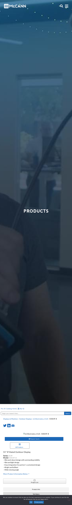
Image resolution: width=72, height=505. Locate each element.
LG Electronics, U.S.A (40, 419)
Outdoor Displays (25, 419)
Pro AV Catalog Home (9, 409)
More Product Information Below (15, 474)
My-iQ (21, 409)
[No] (69, 500)
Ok (31, 502)
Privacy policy (39, 502)
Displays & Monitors (10, 419)
